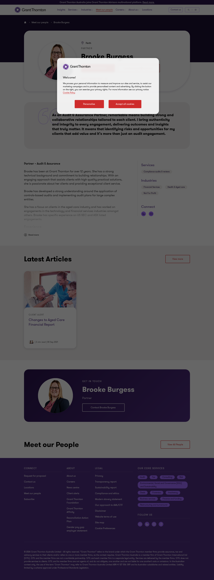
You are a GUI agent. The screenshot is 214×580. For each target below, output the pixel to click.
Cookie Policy (69, 92)
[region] (108, 86)
